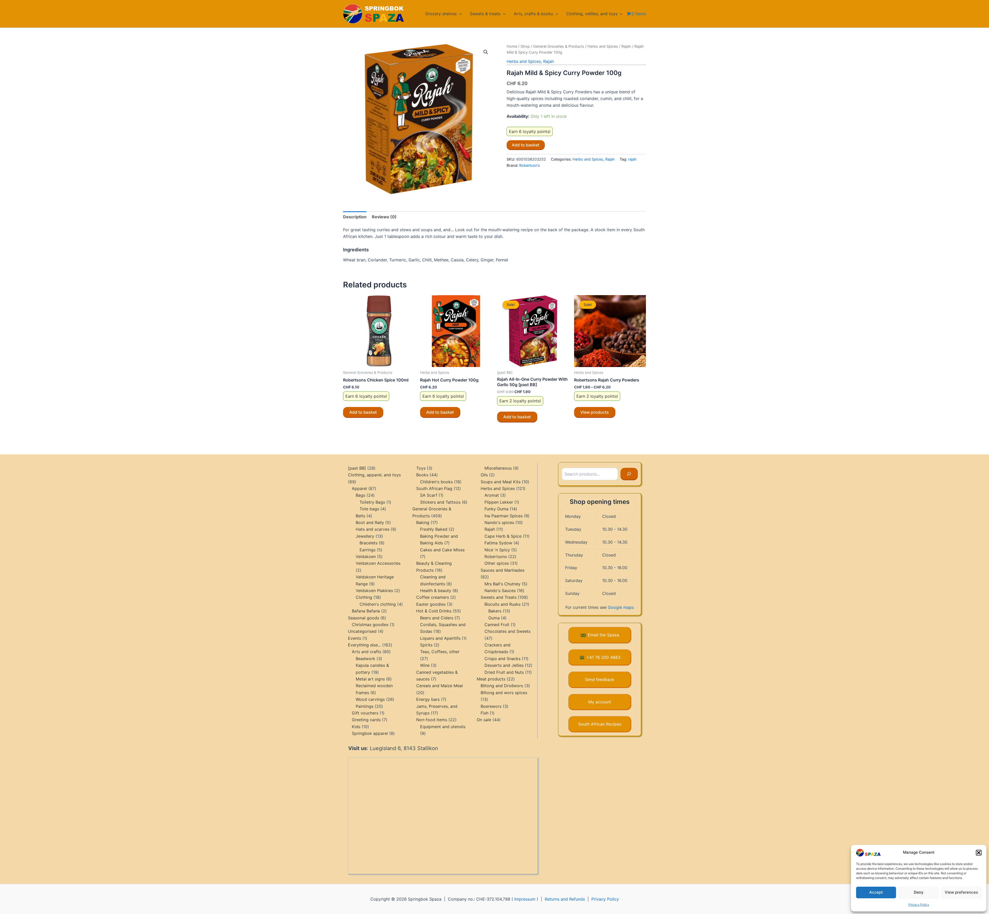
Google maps (621, 607)
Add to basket (525, 144)
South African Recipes (599, 724)
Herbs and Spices (602, 46)
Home (512, 46)
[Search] (629, 474)
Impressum (524, 899)
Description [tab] (354, 216)
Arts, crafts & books (533, 13)
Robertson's (529, 165)
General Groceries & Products (558, 46)
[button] (978, 852)
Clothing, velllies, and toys (591, 13)
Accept (876, 892)
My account (599, 701)
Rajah (626, 46)
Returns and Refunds (565, 899)
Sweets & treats (485, 13)
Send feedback (599, 679)
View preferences (961, 892)
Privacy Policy (918, 905)
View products (594, 412)
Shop (525, 46)
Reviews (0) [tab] (384, 216)
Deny (919, 892)
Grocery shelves (441, 13)
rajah (632, 159)
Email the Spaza (603, 634)
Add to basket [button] (363, 412)
